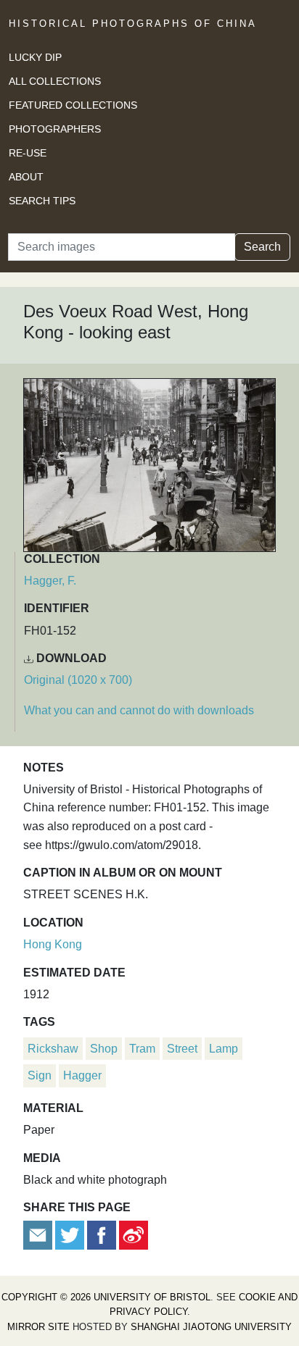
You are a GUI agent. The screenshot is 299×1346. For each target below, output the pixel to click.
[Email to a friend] (39, 1234)
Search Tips (42, 200)
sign (40, 1075)
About (26, 177)
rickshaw (53, 1048)
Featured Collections (73, 105)
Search (262, 247)
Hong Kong (52, 944)
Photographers (55, 129)
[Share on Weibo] (133, 1234)
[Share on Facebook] (101, 1234)
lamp (223, 1048)
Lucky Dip (35, 57)
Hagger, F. (50, 580)
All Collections (55, 81)
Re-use (27, 153)
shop (104, 1048)
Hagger (82, 1075)
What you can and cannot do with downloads (139, 710)
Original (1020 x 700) (78, 680)
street (182, 1048)
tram (142, 1048)
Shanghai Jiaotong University (211, 1326)
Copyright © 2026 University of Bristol (105, 1297)
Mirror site (38, 1326)
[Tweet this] (71, 1234)
